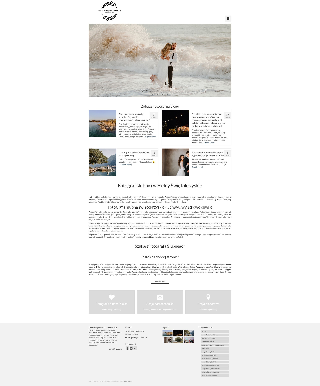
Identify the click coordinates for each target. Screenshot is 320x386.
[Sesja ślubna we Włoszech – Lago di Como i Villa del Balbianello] (177, 340)
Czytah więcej (150, 137)
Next (233, 60)
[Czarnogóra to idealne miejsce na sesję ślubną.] (102, 162)
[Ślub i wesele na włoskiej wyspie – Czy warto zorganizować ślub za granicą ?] (102, 124)
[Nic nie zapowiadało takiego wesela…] (188, 340)
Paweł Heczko (128, 381)
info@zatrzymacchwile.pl (137, 338)
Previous (86, 60)
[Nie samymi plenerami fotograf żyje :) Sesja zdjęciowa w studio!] (175, 162)
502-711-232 (133, 335)
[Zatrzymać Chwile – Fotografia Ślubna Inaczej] (116, 11)
